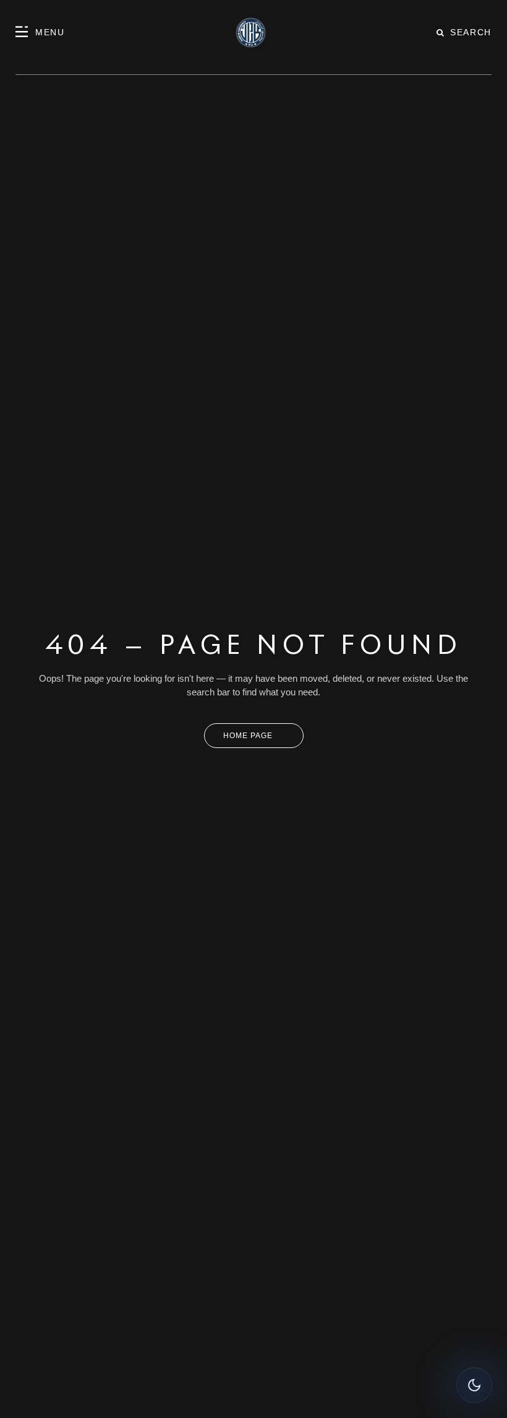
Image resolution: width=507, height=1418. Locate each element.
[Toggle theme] (474, 1385)
